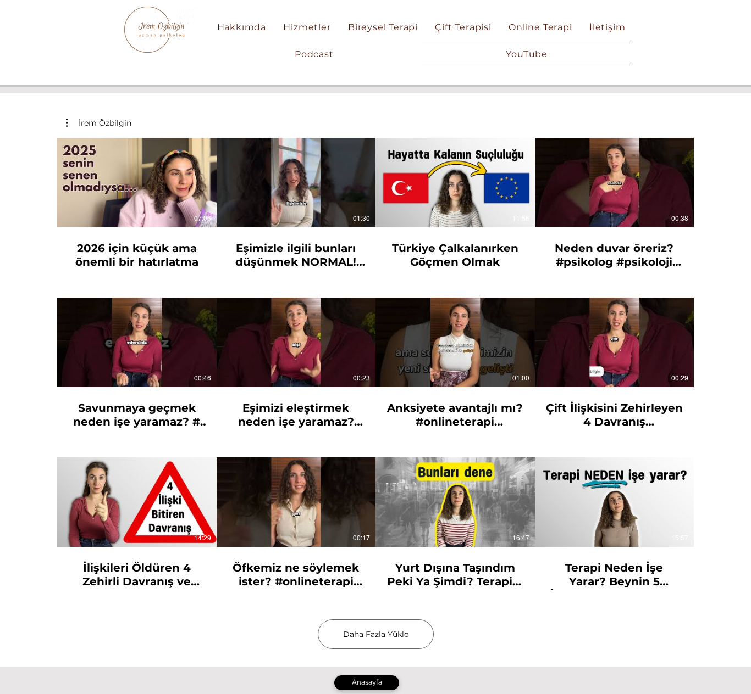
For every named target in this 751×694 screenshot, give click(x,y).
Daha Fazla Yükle (375, 634)
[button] (98, 123)
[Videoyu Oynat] (137, 182)
